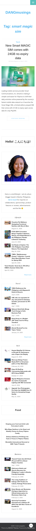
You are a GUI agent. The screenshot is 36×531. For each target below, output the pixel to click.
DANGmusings (18, 12)
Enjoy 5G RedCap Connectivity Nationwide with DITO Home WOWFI (21, 371)
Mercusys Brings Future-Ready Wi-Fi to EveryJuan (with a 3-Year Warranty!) (20, 362)
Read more (27, 275)
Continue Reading (18, 118)
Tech (18, 42)
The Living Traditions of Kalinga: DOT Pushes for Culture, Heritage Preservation (21, 481)
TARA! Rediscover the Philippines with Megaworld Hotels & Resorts (21, 290)
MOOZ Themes (13, 528)
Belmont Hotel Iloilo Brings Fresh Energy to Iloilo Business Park (20, 311)
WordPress (31, 528)
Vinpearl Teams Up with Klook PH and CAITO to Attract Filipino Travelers (21, 461)
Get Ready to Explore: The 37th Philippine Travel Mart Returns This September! (20, 247)
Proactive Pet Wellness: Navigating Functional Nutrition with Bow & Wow (20, 224)
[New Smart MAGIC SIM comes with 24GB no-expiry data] (18, 76)
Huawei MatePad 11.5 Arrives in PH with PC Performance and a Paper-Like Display (21, 352)
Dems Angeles (14, 61)
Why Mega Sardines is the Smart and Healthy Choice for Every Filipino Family (17, 431)
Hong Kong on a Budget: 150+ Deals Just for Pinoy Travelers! (20, 320)
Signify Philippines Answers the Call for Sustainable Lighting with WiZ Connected (21, 380)
